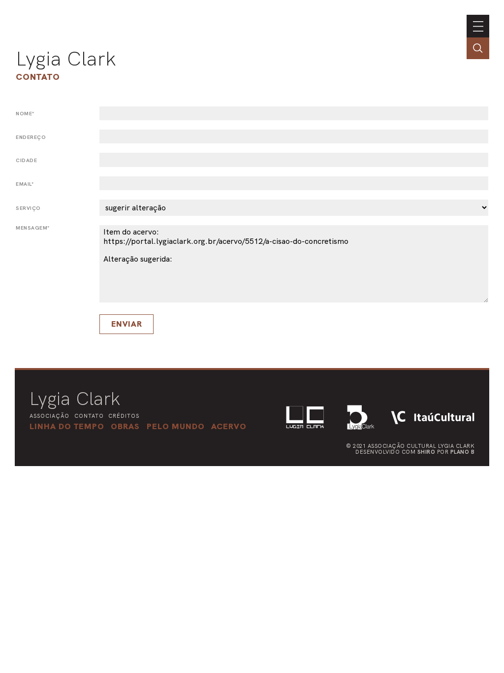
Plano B (462, 451)
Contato (38, 76)
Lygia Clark (66, 58)
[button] (176, 426)
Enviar (126, 324)
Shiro (426, 451)
